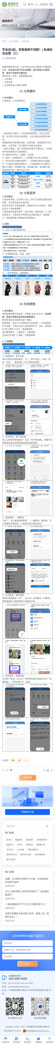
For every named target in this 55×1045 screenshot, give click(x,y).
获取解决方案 (27, 812)
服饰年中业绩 (26, 855)
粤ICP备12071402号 (12, 1031)
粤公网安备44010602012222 (37, 1031)
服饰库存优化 (11, 855)
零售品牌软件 (33, 850)
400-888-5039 (17, 978)
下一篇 (46, 770)
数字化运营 (10, 860)
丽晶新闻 (18, 840)
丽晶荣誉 (29, 840)
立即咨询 (43, 4)
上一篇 (9, 770)
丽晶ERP (10, 845)
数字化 (9, 840)
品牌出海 (29, 845)
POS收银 (20, 850)
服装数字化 (40, 845)
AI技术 (19, 845)
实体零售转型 (40, 855)
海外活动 (9, 850)
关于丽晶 (14, 41)
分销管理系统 (41, 840)
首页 (4, 41)
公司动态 (25, 41)
